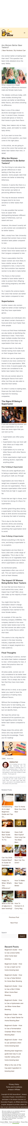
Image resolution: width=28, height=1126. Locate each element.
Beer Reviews (8, 50)
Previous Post (14, 917)
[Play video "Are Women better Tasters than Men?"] (14, 748)
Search (4, 933)
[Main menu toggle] (24, 33)
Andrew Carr (13, 762)
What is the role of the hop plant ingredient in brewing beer (13, 1068)
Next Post (14, 923)
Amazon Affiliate (14, 1089)
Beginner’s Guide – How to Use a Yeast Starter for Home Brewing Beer (14, 1017)
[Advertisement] (14, 14)
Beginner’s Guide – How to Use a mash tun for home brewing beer (13, 967)
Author (3, 758)
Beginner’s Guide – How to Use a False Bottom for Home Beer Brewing (13, 978)
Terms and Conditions (14, 1087)
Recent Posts (10, 758)
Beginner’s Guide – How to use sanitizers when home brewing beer (13, 1043)
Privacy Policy (14, 1084)
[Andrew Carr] (5, 765)
